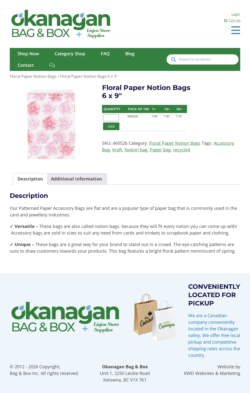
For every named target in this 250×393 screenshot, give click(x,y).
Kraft (117, 150)
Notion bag (136, 150)
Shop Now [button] (28, 53)
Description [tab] (30, 179)
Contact (26, 65)
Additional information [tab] (76, 179)
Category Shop (70, 53)
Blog (130, 53)
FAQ (105, 53)
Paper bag (160, 150)
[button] (235, 30)
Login (235, 14)
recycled (181, 150)
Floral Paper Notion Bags (33, 76)
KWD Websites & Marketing (212, 373)
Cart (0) (234, 20)
